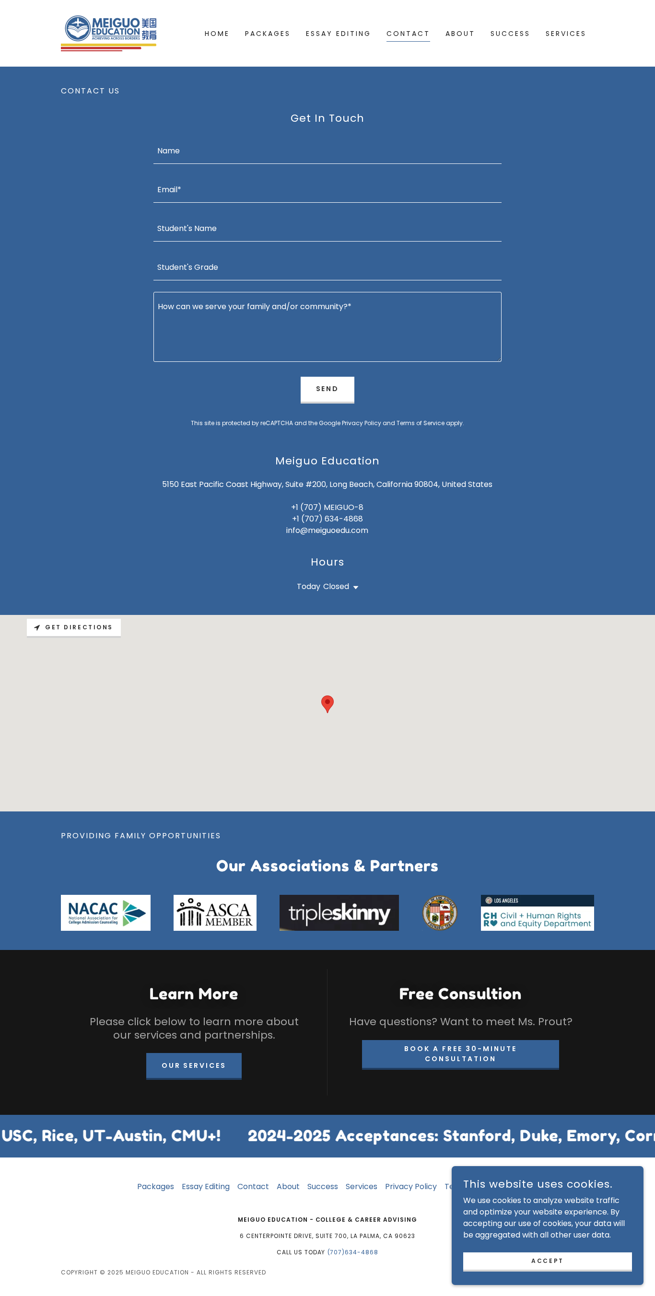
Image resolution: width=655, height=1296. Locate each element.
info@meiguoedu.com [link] (327, 530)
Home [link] (217, 33)
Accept (547, 1260)
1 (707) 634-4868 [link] (330, 518)
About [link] (460, 33)
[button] (354, 587)
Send (327, 388)
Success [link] (510, 33)
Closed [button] (336, 586)
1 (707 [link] (307, 507)
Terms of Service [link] (420, 423)
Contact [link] (408, 33)
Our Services (194, 1065)
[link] (108, 32)
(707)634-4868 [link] (353, 1252)
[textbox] (327, 150)
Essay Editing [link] (338, 33)
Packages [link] (268, 33)
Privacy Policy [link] (361, 423)
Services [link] (566, 33)
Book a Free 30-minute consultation (460, 1054)
